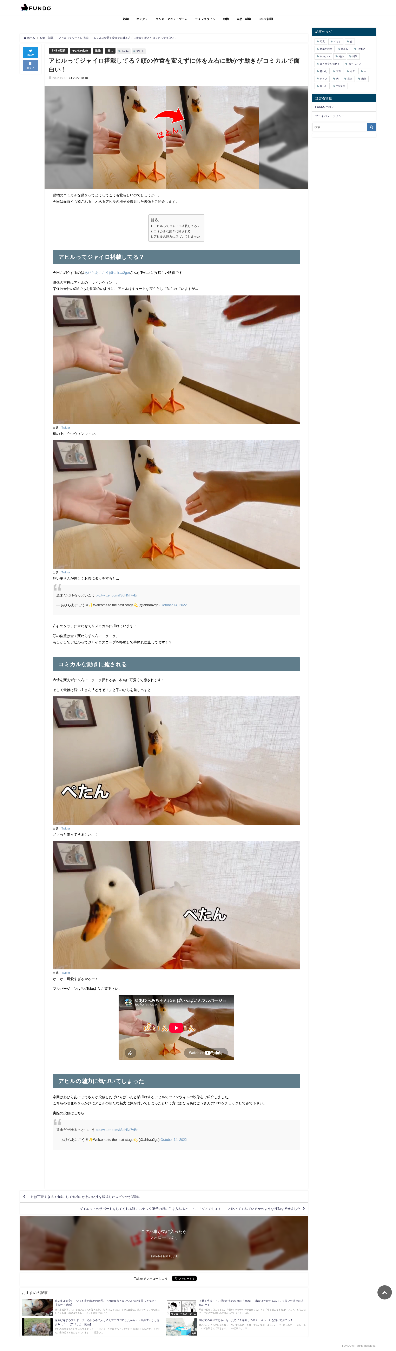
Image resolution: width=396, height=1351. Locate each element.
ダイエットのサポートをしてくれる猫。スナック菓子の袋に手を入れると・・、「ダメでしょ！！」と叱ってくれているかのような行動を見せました (190, 1208)
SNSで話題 (266, 19)
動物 (226, 19)
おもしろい (355, 64)
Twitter (125, 51)
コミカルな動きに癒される (172, 231)
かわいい (325, 56)
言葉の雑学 (326, 49)
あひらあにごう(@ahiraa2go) (107, 272)
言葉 (338, 71)
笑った (323, 86)
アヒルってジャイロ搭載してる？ (177, 225)
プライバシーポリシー (329, 116)
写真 (322, 41)
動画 (350, 78)
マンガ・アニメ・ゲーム (171, 19)
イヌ (352, 71)
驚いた (323, 71)
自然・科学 (244, 19)
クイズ (323, 78)
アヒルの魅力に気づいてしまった (177, 236)
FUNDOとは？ (324, 106)
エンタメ (142, 19)
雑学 (126, 19)
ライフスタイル (205, 19)
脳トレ (345, 49)
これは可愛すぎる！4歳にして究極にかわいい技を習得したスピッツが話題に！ (86, 1196)
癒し (110, 50)
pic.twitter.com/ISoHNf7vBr (117, 595)
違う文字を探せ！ (330, 64)
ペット (337, 41)
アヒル (140, 51)
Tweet (30, 55)
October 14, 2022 (173, 605)
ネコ (366, 71)
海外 (341, 56)
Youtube (340, 86)
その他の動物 (80, 50)
